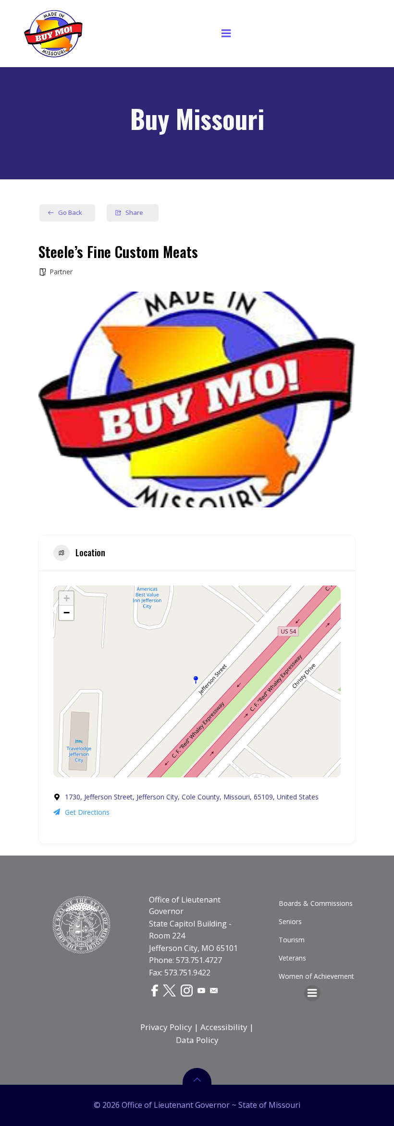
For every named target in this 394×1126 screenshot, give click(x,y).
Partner (61, 271)
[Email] (214, 990)
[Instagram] (187, 990)
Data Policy (197, 1039)
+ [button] (66, 598)
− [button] (66, 613)
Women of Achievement (316, 976)
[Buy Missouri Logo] (53, 34)
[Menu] (226, 33)
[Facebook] (154, 990)
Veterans (292, 957)
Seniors (290, 921)
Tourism (292, 939)
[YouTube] (201, 990)
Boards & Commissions (316, 903)
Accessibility (223, 1026)
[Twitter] (169, 990)
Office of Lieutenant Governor (185, 905)
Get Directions (87, 812)
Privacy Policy (166, 1026)
